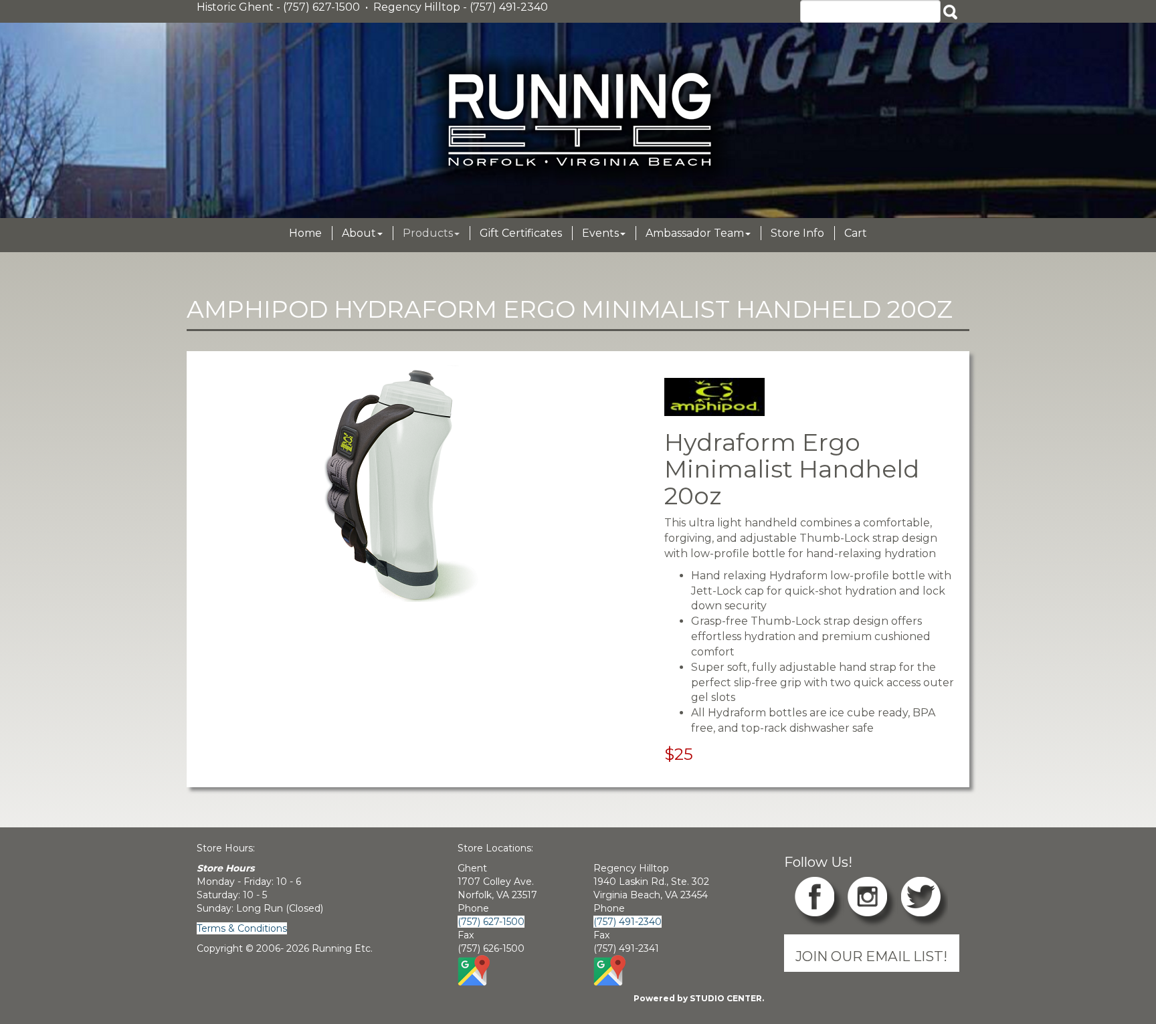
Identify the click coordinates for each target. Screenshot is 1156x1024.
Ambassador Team (695, 233)
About (359, 233)
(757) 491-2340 (627, 922)
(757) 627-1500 (491, 922)
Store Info (797, 233)
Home (305, 233)
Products (428, 233)
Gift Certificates (521, 233)
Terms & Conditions (242, 928)
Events (600, 233)
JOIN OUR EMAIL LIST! (871, 956)
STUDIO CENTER (726, 998)
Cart (855, 233)
